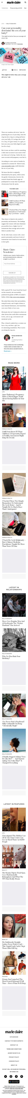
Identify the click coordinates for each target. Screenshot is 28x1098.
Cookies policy (14, 1061)
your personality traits (8, 166)
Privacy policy (14, 1057)
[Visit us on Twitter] (5, 1076)
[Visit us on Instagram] (11, 1076)
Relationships (11, 23)
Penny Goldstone (11, 42)
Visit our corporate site (16, 1088)
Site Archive (14, 1037)
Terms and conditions (14, 1049)
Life (3, 23)
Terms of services (20, 277)
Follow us (16, 69)
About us (14, 1065)
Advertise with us (14, 1053)
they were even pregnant (17, 297)
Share (5, 69)
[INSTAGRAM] (13, 338)
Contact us (14, 1045)
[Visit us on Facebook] (16, 1076)
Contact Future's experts (14, 1041)
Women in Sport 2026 (16, 8)
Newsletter (23, 69)
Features (20, 44)
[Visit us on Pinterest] (21, 1076)
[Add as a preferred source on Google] (14, 1081)
